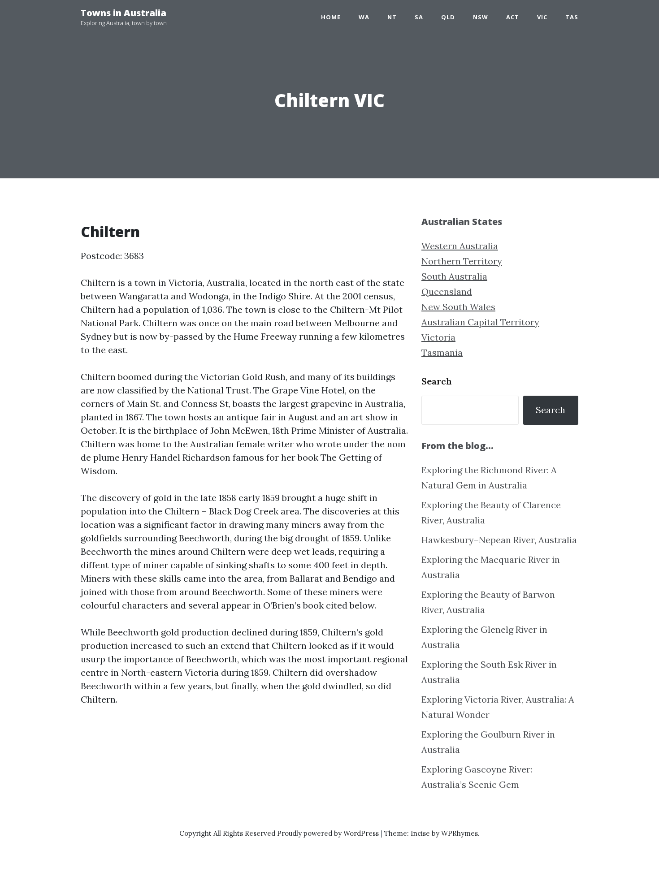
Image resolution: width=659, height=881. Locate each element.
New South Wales (458, 306)
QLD (448, 17)
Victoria (438, 337)
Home (331, 17)
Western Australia (459, 245)
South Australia (454, 276)
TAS (571, 17)
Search (436, 381)
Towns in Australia (123, 13)
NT (392, 17)
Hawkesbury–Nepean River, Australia (499, 539)
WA (364, 17)
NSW (480, 17)
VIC (542, 17)
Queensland (446, 291)
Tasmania (442, 352)
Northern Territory (461, 261)
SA (419, 17)
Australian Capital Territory (480, 322)
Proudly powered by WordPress (329, 833)
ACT (512, 17)
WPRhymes (459, 833)
